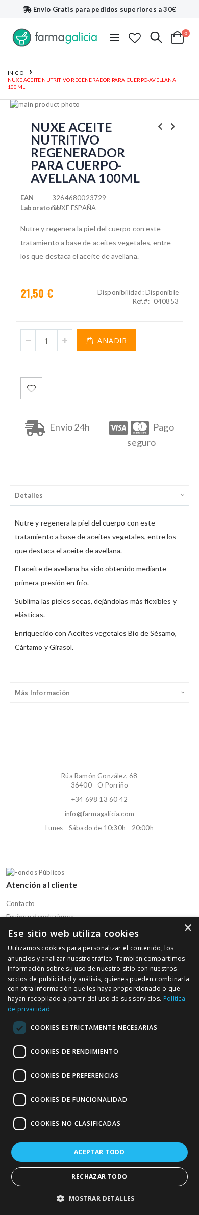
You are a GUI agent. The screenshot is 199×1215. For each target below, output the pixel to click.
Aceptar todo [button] (99, 1152)
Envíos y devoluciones (39, 917)
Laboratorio (36, 208)
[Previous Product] (160, 126)
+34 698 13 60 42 (99, 799)
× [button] (187, 928)
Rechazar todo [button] (99, 1176)
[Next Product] (173, 126)
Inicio (15, 72)
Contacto (20, 903)
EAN (27, 198)
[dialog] (99, 1066)
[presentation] (99, 495)
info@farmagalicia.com (99, 813)
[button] (134, 37)
